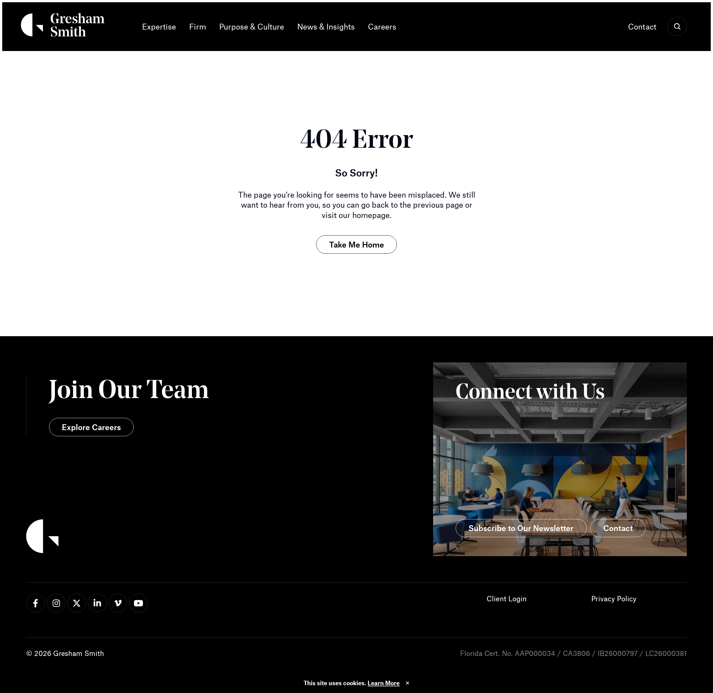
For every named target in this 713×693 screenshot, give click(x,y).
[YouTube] (138, 602)
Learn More (384, 682)
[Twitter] (76, 602)
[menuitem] (162, 26)
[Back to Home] (191, 537)
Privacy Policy (613, 598)
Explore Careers (91, 427)
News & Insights (326, 26)
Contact (642, 26)
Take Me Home (356, 244)
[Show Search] (677, 27)
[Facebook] (35, 602)
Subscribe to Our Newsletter (520, 528)
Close (407, 683)
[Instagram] (56, 602)
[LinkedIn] (97, 602)
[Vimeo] (118, 602)
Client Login (507, 598)
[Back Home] (63, 26)
